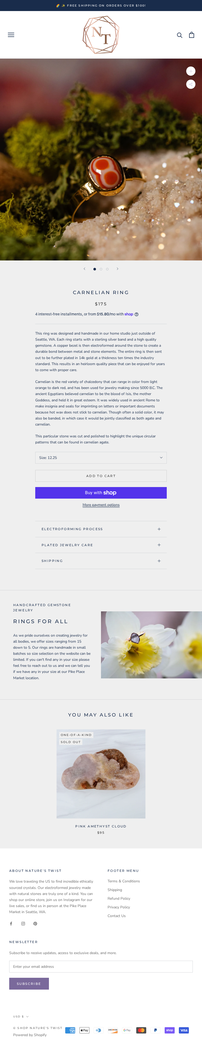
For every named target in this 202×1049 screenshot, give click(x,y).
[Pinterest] (35, 923)
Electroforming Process (72, 529)
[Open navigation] (11, 35)
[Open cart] (191, 35)
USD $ (18, 1016)
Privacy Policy (119, 907)
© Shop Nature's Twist (37, 1028)
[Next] (117, 269)
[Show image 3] (107, 269)
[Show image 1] (94, 269)
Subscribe (29, 984)
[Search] (180, 35)
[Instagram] (23, 923)
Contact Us (117, 915)
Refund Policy (119, 898)
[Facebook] (11, 923)
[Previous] (84, 269)
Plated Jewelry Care (67, 545)
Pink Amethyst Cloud (101, 826)
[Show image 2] (101, 269)
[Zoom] (190, 71)
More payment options (101, 504)
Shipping (52, 561)
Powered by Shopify (30, 1034)
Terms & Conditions (124, 881)
